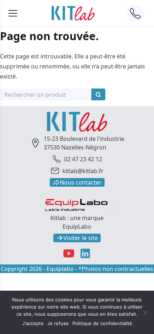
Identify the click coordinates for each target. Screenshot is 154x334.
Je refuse (58, 323)
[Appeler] (135, 13)
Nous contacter (81, 182)
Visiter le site (80, 238)
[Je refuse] (145, 312)
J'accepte (33, 323)
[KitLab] (73, 13)
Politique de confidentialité (102, 323)
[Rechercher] (98, 94)
